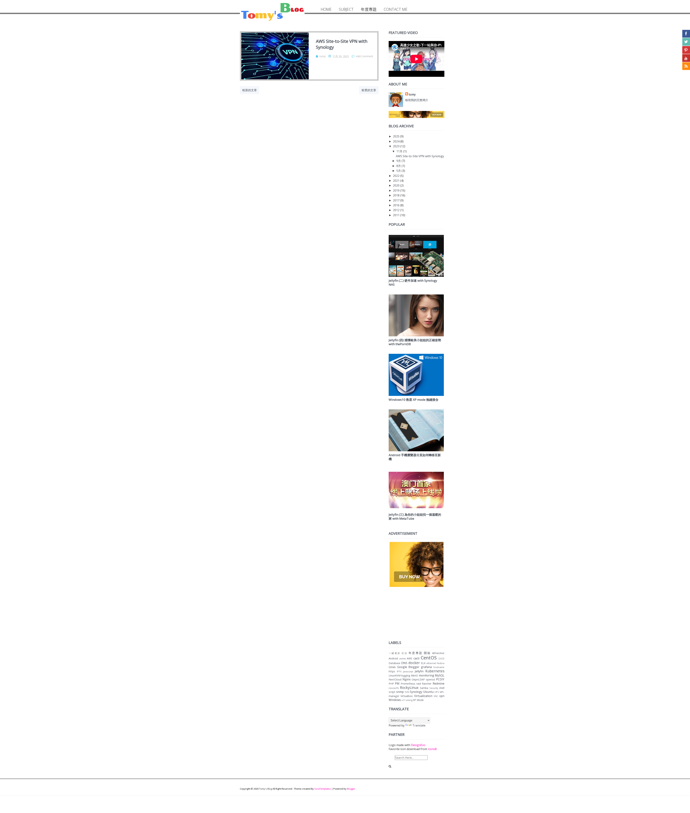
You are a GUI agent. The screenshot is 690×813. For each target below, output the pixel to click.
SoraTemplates (322, 789)
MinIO (414, 675)
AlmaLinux (438, 653)
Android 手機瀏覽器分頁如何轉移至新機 (415, 457)
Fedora (440, 663)
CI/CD (441, 658)
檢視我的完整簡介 (416, 100)
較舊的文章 (369, 90)
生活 (405, 653)
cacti (416, 658)
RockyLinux (409, 687)
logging (405, 675)
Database (394, 663)
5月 (398, 171)
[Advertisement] (416, 613)
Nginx (406, 679)
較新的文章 (249, 90)
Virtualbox (407, 696)
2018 (396, 195)
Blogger (351, 788)
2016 (396, 205)
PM (397, 683)
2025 (396, 136)
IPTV (399, 671)
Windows (395, 700)
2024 (396, 141)
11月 (399, 151)
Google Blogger (408, 667)
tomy (412, 94)
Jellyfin (419, 671)
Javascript (408, 671)
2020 (396, 185)
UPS (436, 692)
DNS (404, 663)
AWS (409, 658)
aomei (402, 658)
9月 (398, 161)
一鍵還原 (395, 653)
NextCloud (395, 679)
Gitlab (392, 667)
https (392, 671)
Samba (424, 688)
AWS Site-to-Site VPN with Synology (420, 156)
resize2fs (394, 688)
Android (393, 658)
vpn (441, 696)
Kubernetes (434, 671)
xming (409, 700)
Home (326, 9)
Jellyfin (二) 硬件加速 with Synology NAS (413, 282)
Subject (346, 9)
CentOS (429, 658)
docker (414, 662)
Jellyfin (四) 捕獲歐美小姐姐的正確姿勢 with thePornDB (415, 342)
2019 (396, 190)
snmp (400, 692)
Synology (416, 692)
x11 (403, 700)
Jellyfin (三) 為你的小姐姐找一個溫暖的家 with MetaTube (415, 516)
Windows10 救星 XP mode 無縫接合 (413, 400)
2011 (396, 215)
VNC (436, 696)
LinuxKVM (395, 675)
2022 (396, 176)
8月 (398, 166)
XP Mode (418, 700)
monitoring (426, 675)
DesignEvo (418, 745)
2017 (396, 200)
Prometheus (408, 683)
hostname (438, 667)
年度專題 (369, 9)
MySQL (439, 675)
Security (433, 688)
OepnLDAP (418, 679)
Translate (419, 725)
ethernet (431, 663)
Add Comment (364, 56)
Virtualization (423, 696)
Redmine (438, 683)
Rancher (426, 683)
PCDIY (440, 679)
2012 (396, 210)
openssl (430, 679)
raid (418, 683)
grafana (426, 667)
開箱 (427, 653)
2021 (396, 181)
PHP (391, 683)
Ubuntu (428, 692)
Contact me (396, 9)
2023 (396, 146)
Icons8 (432, 749)
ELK (423, 663)
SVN (407, 692)
